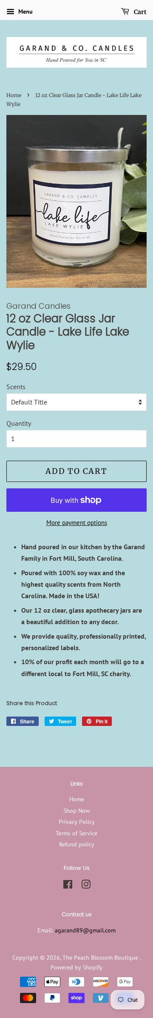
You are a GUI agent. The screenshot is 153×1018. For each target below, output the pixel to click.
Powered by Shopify (76, 967)
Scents (16, 386)
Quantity (18, 423)
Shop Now (76, 810)
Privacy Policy (77, 822)
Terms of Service (76, 833)
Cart (140, 12)
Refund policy (76, 844)
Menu (25, 11)
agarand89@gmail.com (85, 930)
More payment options (76, 523)
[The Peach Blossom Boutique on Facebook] (68, 886)
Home (13, 95)
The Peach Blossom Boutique (101, 957)
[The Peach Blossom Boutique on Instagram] (86, 886)
